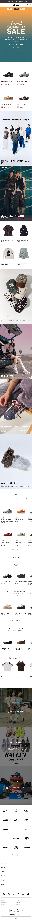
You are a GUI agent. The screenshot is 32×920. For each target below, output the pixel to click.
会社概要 (18, 902)
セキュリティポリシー (20, 900)
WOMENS (16, 8)
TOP (2, 863)
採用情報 (18, 904)
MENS (10, 8)
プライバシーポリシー (5, 904)
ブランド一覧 (15, 855)
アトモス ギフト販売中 (16, 0)
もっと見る (15, 549)
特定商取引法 (4, 902)
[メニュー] (3, 5)
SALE (22, 8)
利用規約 (3, 900)
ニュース (3, 889)
